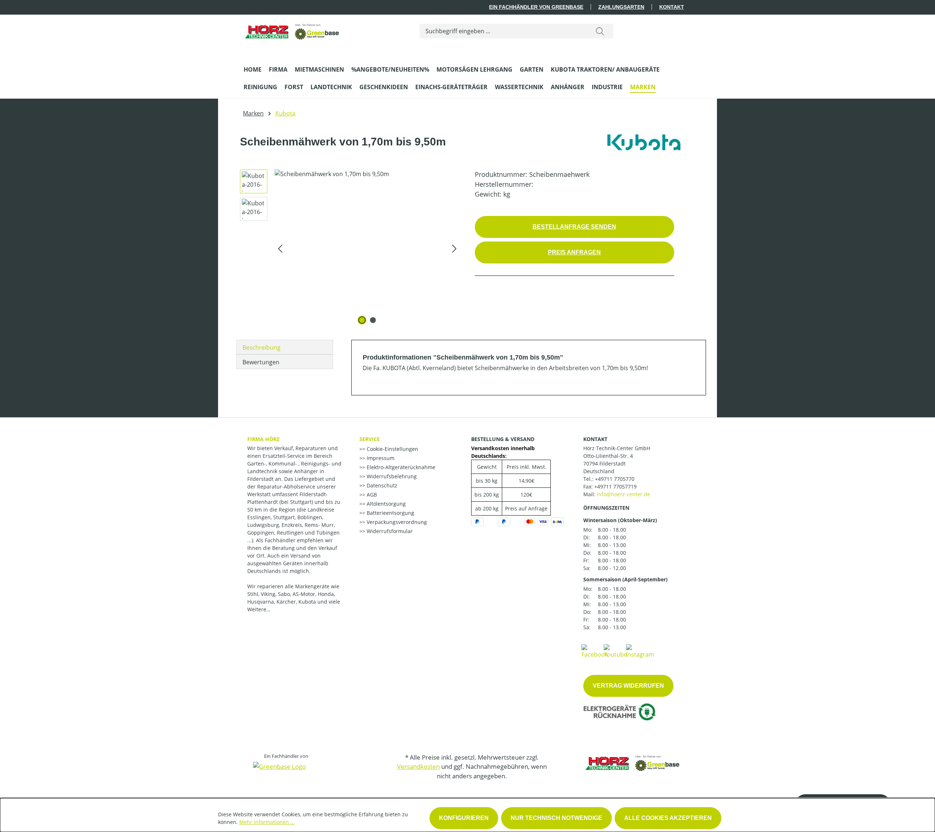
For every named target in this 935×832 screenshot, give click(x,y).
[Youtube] (615, 651)
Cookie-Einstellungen (391, 448)
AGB (371, 494)
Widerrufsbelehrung (391, 476)
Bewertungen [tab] (261, 362)
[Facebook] (594, 651)
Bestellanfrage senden (574, 227)
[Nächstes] (454, 248)
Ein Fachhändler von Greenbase (536, 7)
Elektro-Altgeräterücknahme (400, 467)
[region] (347, 248)
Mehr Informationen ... (267, 821)
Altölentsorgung (385, 503)
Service (369, 439)
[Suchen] (600, 31)
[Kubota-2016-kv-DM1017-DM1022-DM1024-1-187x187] (367, 248)
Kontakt (671, 7)
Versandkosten (418, 766)
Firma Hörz (263, 439)
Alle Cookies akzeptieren (668, 818)
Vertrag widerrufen (628, 686)
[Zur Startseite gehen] (292, 29)
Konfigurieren (464, 818)
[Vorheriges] (280, 248)
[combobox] (503, 31)
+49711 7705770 (614, 478)
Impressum (379, 458)
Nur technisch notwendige (556, 818)
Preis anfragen (574, 252)
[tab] (284, 347)
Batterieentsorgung (389, 512)
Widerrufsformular (389, 531)
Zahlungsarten (621, 7)
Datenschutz (381, 485)
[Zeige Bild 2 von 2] (373, 320)
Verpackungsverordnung (396, 521)
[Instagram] (640, 651)
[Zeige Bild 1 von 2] (362, 320)
